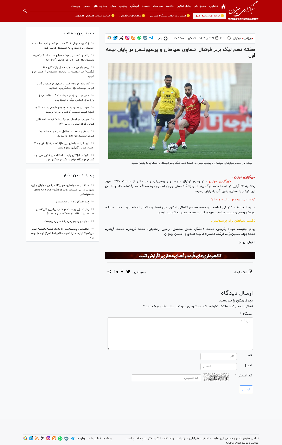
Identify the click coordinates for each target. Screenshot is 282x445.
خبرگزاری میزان (244, 177)
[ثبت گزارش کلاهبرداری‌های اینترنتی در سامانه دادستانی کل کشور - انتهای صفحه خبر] (180, 255)
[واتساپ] (139, 39)
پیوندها (75, 6)
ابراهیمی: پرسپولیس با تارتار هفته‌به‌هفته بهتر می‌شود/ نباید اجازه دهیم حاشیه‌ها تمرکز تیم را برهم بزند (62, 233)
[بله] (145, 39)
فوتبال (237, 38)
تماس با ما (94, 438)
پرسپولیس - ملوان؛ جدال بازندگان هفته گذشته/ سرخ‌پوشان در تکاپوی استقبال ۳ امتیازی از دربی (63, 71)
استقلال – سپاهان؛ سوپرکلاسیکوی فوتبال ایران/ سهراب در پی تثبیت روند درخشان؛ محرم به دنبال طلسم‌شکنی (62, 189)
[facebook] (122, 272)
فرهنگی (134, 6)
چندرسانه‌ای (100, 6)
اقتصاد (146, 6)
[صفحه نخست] (223, 6)
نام (250, 355)
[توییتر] (121, 39)
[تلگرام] (151, 39)
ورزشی (123, 6)
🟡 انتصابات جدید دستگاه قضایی (170, 16)
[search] (25, 11)
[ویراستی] (115, 39)
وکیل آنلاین (184, 6)
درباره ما (81, 438)
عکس (86, 6)
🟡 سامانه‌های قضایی (132, 16)
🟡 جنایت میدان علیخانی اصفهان (95, 16)
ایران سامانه (233, 443)
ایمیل (248, 365)
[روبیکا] (109, 39)
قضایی (213, 6)
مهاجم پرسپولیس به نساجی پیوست (66, 221)
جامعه (170, 6)
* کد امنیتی (243, 375)
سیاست (158, 6)
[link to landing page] (243, 10)
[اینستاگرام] (127, 39)
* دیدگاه (246, 314)
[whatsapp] (109, 272)
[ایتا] (133, 39)
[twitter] (128, 272)
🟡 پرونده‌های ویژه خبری (209, 16)
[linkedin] (116, 272)
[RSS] (37, 439)
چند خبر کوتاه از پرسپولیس (72, 202)
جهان (113, 6)
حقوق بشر (200, 6)
